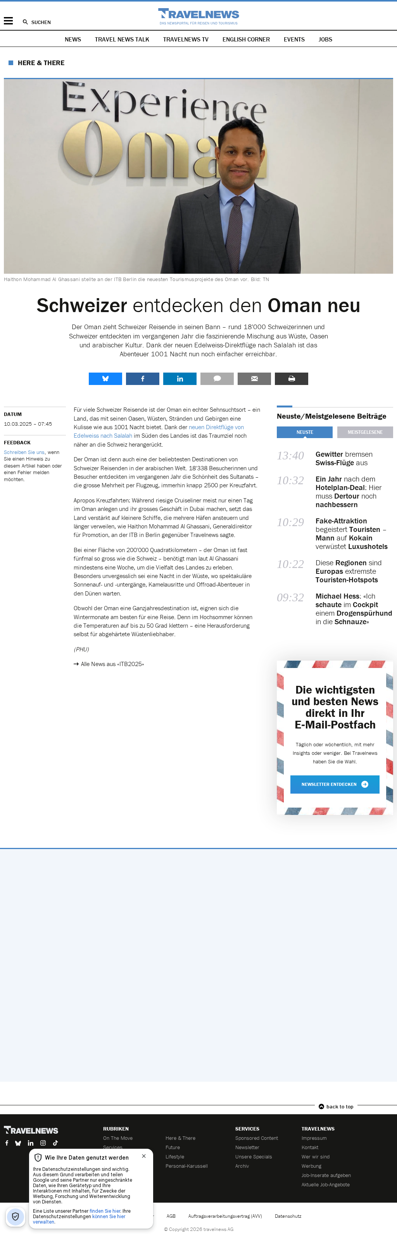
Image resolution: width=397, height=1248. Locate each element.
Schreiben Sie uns (24, 452)
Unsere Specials (253, 1156)
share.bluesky (105, 379)
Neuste (305, 432)
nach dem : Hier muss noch (348, 492)
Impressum (314, 1137)
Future (173, 1147)
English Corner (246, 39)
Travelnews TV (186, 39)
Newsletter (247, 1147)
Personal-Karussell (187, 1165)
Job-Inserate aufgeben (326, 1175)
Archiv (242, 1165)
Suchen (41, 22)
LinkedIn (180, 379)
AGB (171, 1216)
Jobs (325, 39)
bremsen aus (344, 458)
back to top (340, 1106)
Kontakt (310, 1147)
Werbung (311, 1165)
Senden (254, 379)
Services (113, 1147)
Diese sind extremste (349, 571)
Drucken (291, 379)
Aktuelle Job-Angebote (326, 1184)
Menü (8, 20)
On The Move (118, 1137)
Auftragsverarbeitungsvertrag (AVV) (225, 1216)
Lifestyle (175, 1156)
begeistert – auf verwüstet (352, 533)
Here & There (41, 62)
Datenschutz (288, 1216)
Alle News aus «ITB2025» (112, 664)
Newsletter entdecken (329, 784)
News (73, 39)
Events (294, 39)
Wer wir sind (316, 1156)
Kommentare (217, 379)
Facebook (142, 379)
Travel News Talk (122, 39)
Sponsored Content (256, 1137)
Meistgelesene (365, 432)
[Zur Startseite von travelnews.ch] (198, 16)
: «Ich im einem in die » (354, 609)
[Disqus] (198, 965)
